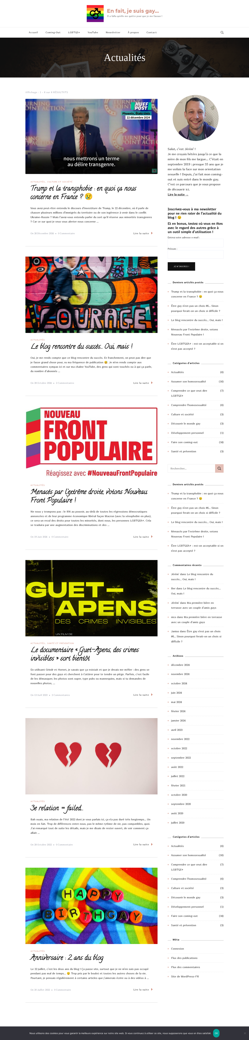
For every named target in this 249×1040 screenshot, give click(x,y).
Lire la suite (141, 233)
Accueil (33, 32)
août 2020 (177, 813)
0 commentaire (66, 234)
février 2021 (178, 785)
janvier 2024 (178, 720)
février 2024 (178, 711)
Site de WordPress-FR (185, 976)
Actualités (37, 181)
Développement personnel (187, 433)
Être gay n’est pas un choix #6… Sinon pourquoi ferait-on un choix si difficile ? (196, 636)
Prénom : (172, 248)
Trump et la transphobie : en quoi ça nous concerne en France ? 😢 (83, 193)
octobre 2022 (179, 748)
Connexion (177, 948)
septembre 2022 (181, 757)
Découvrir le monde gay (185, 423)
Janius (175, 631)
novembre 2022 (180, 739)
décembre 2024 (180, 665)
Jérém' (175, 574)
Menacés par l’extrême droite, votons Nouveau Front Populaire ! (88, 496)
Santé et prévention (60, 643)
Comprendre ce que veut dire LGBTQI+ (189, 393)
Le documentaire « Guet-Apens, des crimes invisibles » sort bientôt (84, 654)
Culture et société (59, 181)
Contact (152, 32)
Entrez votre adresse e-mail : (184, 237)
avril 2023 (176, 729)
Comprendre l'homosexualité (188, 405)
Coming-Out (53, 32)
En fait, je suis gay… (133, 11)
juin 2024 (176, 692)
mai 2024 (176, 702)
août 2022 (177, 767)
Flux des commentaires (185, 967)
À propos (133, 32)
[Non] (244, 1036)
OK (216, 1033)
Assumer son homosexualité (188, 381)
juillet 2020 (177, 822)
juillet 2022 (177, 776)
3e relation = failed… (56, 808)
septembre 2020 (181, 804)
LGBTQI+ (74, 32)
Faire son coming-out (184, 442)
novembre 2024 (180, 674)
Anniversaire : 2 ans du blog (66, 958)
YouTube (93, 32)
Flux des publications (184, 958)
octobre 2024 (179, 683)
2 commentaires (65, 383)
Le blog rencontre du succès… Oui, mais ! (81, 347)
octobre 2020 (179, 794)
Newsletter (113, 32)
